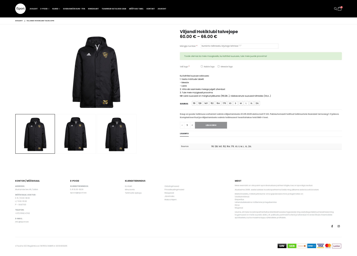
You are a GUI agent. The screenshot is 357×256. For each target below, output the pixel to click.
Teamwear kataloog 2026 (114, 9)
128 (216, 146)
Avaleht (34, 9)
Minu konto (130, 189)
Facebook (332, 226)
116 (212, 146)
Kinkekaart (93, 9)
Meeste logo (226, 66)
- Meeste (184, 82)
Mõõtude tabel (136, 9)
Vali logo (185, 66)
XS (236, 146)
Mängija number (188, 46)
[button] (335, 8)
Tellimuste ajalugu (133, 193)
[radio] (194, 103)
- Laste (183, 85)
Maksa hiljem (171, 199)
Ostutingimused (172, 186)
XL (246, 146)
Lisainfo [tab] (184, 133)
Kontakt (151, 9)
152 (224, 146)
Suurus (184, 103)
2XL (249, 146)
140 (220, 146)
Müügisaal (169, 193)
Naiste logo (209, 66)
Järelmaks (169, 196)
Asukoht (162, 9)
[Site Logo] (20, 8)
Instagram (339, 226)
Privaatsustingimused (174, 189)
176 (232, 146)
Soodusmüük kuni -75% (74, 9)
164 (228, 146)
